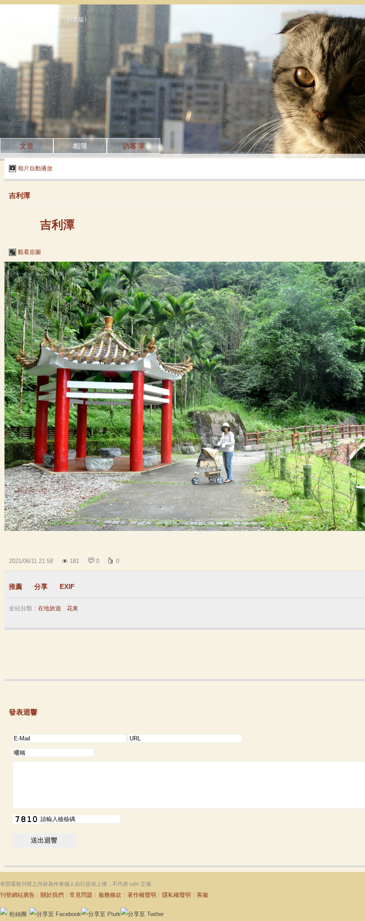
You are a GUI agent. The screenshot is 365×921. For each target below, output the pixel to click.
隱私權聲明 (176, 895)
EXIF (67, 586)
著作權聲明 (141, 895)
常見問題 (81, 895)
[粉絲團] (3, 911)
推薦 (15, 586)
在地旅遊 (49, 608)
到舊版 (75, 19)
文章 (27, 146)
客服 (202, 895)
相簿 (80, 146)
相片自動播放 (35, 168)
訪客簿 (133, 146)
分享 (41, 586)
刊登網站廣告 (17, 895)
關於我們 (52, 895)
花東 (72, 608)
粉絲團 (18, 914)
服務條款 (110, 895)
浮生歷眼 (32, 17)
